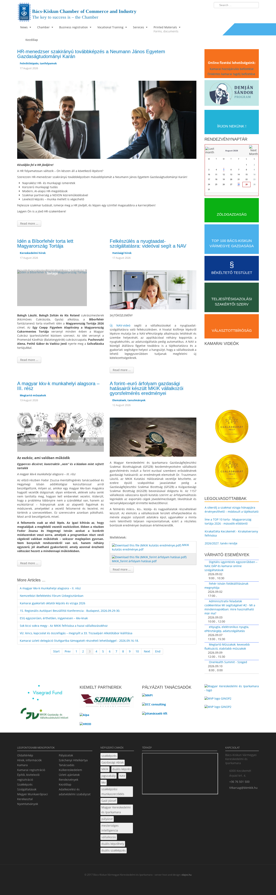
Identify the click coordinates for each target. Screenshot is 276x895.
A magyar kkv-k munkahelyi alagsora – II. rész (50, 588)
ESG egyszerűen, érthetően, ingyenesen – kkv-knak (54, 618)
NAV (122, 776)
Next (147, 651)
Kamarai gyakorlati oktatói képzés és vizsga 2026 (52, 603)
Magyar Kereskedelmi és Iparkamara (116, 809)
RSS (254, 13)
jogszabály (108, 776)
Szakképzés (25, 784)
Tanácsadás (66, 765)
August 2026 (231, 150)
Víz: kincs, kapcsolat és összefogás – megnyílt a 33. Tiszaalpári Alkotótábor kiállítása (76, 633)
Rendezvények (68, 780)
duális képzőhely (112, 844)
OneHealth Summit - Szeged (228, 662)
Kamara (22, 765)
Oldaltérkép (25, 755)
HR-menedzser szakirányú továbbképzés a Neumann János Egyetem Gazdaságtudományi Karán (91, 54)
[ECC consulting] (154, 705)
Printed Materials (166, 29)
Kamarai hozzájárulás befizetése (232, 69)
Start (56, 651)
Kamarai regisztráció (31, 770)
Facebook (232, 13)
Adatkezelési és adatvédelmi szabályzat (75, 791)
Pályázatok (66, 755)
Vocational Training (110, 27)
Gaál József (108, 801)
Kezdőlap (65, 784)
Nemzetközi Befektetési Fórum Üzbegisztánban (51, 596)
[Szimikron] (107, 702)
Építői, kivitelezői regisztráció (28, 777)
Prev (68, 651)
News (24, 27)
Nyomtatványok (27, 804)
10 (137, 651)
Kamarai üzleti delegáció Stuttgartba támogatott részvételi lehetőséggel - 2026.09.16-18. (79, 641)
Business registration (74, 27)
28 (239, 184)
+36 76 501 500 (239, 782)
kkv (103, 782)
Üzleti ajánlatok (69, 775)
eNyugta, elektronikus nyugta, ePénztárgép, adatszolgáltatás (226, 629)
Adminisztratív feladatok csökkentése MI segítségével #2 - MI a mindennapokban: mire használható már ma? (229, 607)
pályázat (107, 819)
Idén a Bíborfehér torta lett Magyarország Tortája (45, 243)
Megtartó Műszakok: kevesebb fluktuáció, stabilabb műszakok (227, 646)
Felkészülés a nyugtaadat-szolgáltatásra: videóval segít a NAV (148, 243)
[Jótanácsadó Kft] (154, 715)
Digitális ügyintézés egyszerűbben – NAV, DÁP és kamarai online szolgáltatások (230, 566)
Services (139, 27)
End (157, 651)
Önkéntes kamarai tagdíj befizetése (232, 74)
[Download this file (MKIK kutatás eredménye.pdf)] (147, 545)
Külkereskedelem (70, 770)
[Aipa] (84, 716)
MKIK (105, 769)
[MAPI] (147, 696)
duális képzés (121, 769)
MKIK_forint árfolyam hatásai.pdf (134, 561)
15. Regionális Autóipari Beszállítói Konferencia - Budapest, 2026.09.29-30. (70, 611)
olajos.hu (186, 874)
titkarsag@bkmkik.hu (243, 788)
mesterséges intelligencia (110, 828)
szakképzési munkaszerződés (112, 791)
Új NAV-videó (120, 325)
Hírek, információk (29, 760)
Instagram (247, 13)
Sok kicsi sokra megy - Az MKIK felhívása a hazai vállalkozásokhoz (64, 626)
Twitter (239, 13)
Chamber (44, 27)
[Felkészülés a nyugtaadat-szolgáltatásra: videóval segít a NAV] (153, 289)
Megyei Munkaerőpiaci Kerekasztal (32, 796)
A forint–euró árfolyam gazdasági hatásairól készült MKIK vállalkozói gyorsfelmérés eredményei (146, 388)
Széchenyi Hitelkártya (73, 760)
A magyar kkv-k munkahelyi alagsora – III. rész (58, 386)
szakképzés (109, 756)
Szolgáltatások (26, 789)
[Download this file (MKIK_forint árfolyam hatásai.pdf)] (149, 557)
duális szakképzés (113, 850)
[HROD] (85, 725)
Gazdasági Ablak (112, 762)
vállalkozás (108, 837)
